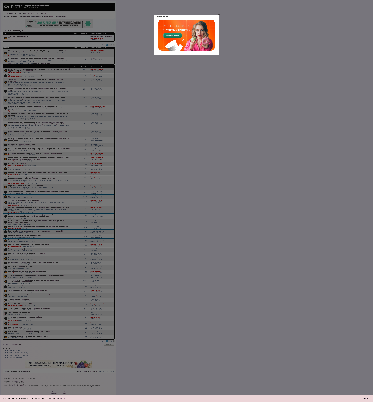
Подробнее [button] (61, 398)
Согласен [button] (366, 398)
